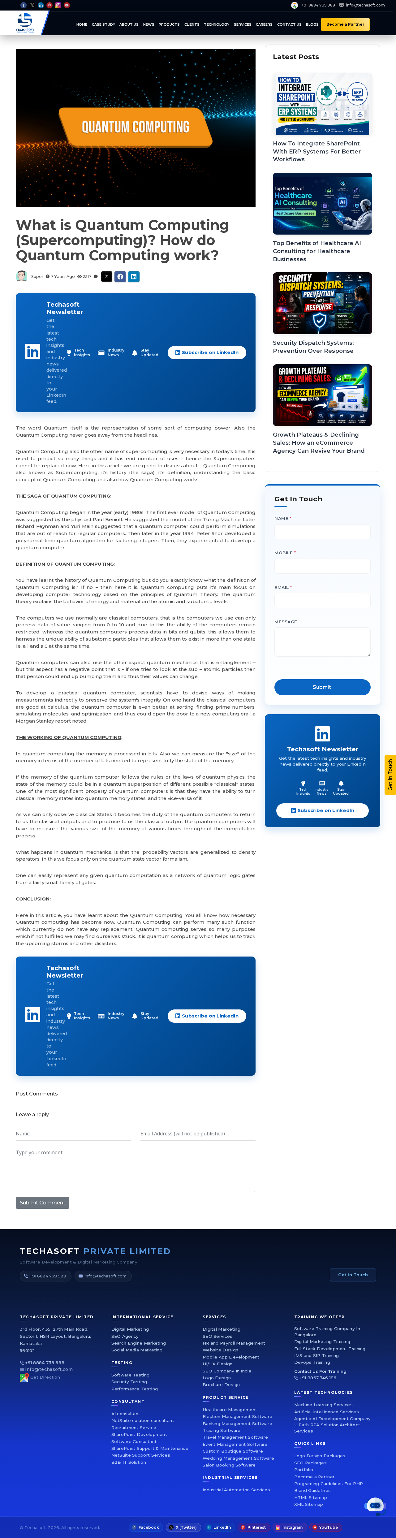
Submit (271, 840)
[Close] (363, 678)
